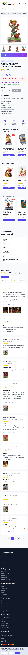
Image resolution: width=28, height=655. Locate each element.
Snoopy (2, 561)
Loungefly (3, 571)
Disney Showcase (5, 577)
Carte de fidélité (5, 617)
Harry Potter (4, 557)
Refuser (11, 653)
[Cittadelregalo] (4, 644)
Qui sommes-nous (5, 625)
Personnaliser (5, 653)
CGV (2, 619)
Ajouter (9, 155)
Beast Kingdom (4, 588)
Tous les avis (5, 277)
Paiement (3, 621)
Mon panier (3, 602)
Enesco (4, 248)
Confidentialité (4, 623)
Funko (2, 592)
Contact (3, 604)
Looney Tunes (4, 565)
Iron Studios (4, 594)
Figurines (3, 61)
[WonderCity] (6, 644)
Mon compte (4, 600)
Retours (3, 608)
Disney (2, 555)
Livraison (3, 606)
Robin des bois (10, 61)
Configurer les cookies (6, 611)
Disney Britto (4, 575)
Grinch (2, 563)
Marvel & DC (4, 559)
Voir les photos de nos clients (15, 55)
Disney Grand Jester (5, 579)
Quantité (3, 87)
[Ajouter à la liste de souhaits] (23, 90)
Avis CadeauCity (5, 627)
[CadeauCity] (2, 644)
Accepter (17, 653)
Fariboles (3, 590)
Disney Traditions (7, 244)
